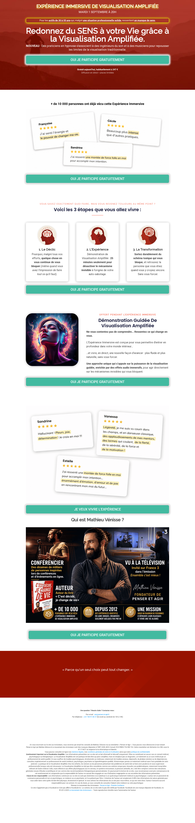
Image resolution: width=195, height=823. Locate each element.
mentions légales (78, 752)
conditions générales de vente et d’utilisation (103, 752)
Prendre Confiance (117, 785)
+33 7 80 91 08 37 (90, 717)
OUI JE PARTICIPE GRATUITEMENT (98, 60)
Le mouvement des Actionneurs (80, 790)
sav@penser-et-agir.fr (101, 714)
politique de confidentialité (140, 752)
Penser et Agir (105, 785)
